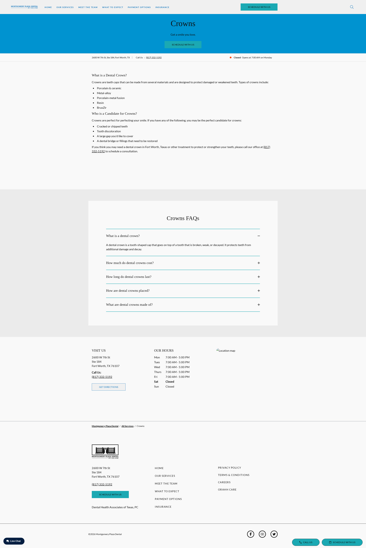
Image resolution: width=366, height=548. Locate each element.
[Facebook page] (250, 534)
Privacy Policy (229, 467)
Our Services (65, 7)
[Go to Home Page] (24, 7)
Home (48, 7)
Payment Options (139, 7)
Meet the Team (88, 7)
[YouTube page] (262, 534)
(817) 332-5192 (154, 57)
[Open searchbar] (352, 7)
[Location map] (245, 379)
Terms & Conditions (234, 474)
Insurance (162, 7)
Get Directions (108, 387)
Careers (224, 482)
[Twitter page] (274, 534)
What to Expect (112, 7)
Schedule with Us (259, 7)
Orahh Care (227, 489)
